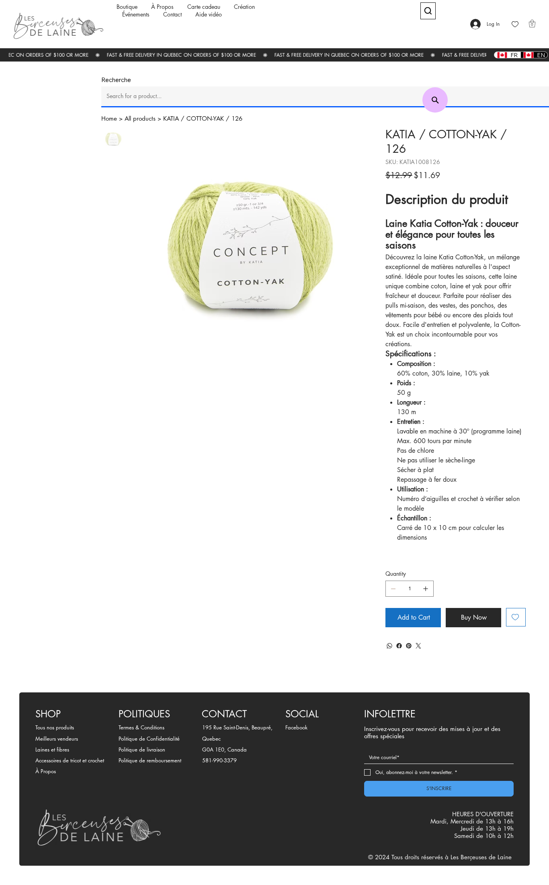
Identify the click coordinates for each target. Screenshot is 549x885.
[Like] (515, 24)
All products (140, 118)
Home (109, 118)
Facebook (296, 727)
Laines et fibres (52, 749)
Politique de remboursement (150, 760)
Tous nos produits (54, 727)
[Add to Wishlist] (516, 617)
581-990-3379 (219, 760)
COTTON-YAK (205, 118)
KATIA (171, 118)
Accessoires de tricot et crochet (69, 760)
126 (236, 118)
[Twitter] (418, 646)
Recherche (116, 80)
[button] (532, 23)
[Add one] (426, 589)
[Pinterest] (409, 646)
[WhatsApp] (389, 646)
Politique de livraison (142, 749)
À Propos (45, 771)
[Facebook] (399, 646)
